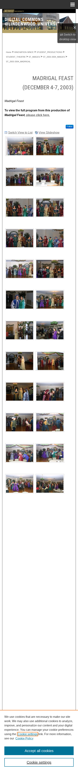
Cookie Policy (24, 738)
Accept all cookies (39, 751)
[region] (39, 740)
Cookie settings (28, 734)
